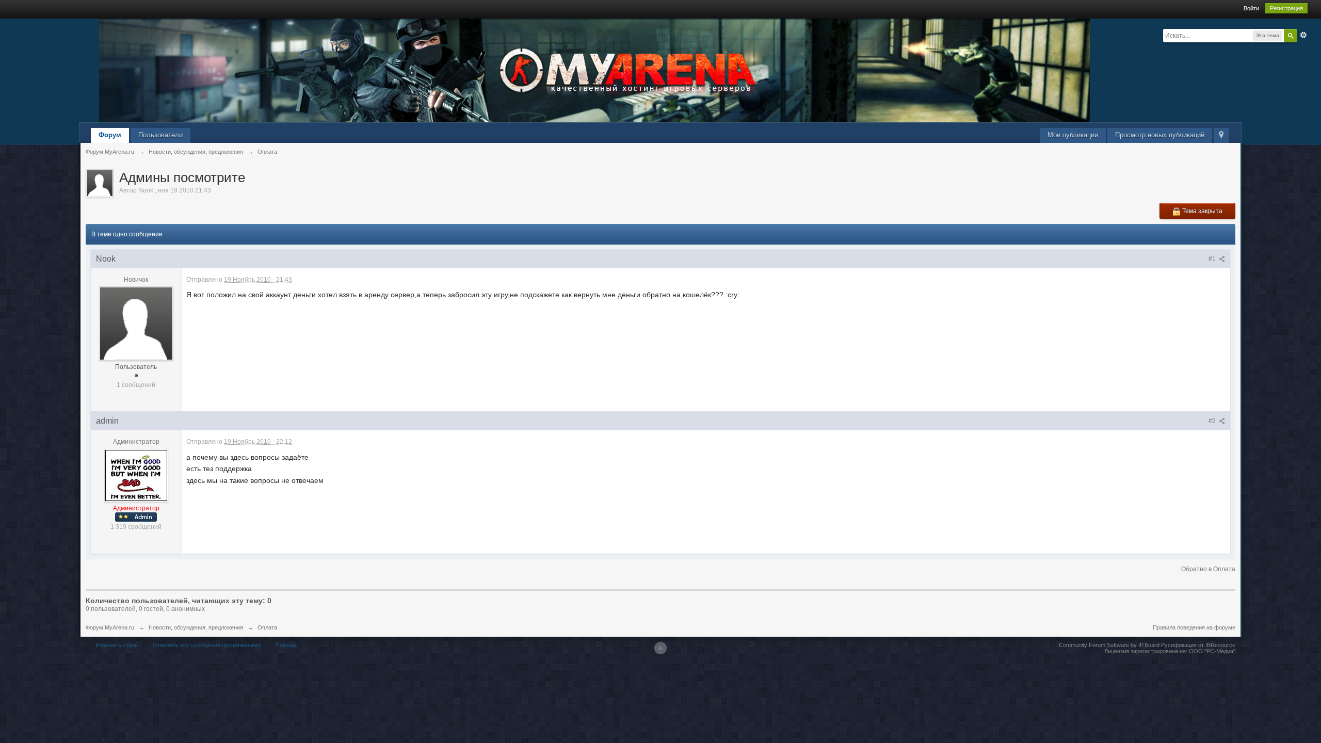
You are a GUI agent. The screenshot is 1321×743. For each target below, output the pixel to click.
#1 (1213, 259)
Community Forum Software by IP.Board (1109, 645)
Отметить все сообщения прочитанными (207, 645)
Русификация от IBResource (1197, 645)
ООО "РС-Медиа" (1212, 651)
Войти (1251, 8)
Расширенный (1303, 35)
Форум (110, 135)
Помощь (287, 645)
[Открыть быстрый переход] (1221, 135)
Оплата (267, 627)
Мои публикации (1073, 135)
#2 (1213, 421)
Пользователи (160, 135)
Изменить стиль (116, 645)
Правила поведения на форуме (1194, 627)
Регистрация (1286, 8)
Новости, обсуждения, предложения (196, 627)
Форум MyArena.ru (110, 627)
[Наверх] (660, 648)
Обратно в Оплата (1208, 569)
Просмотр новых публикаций (1159, 135)
